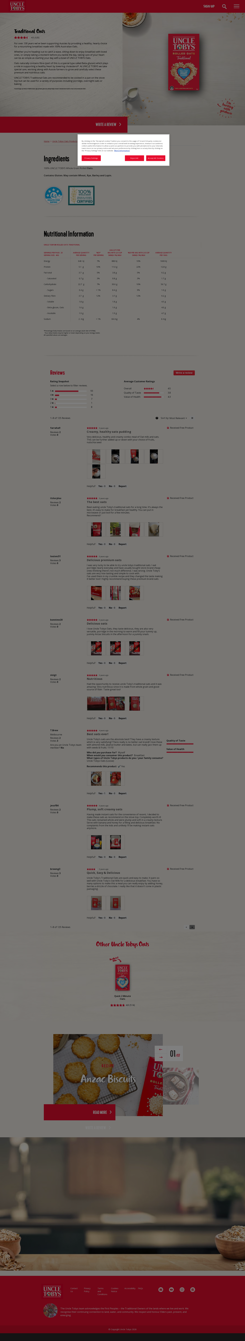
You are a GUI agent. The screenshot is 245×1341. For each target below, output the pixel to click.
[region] (123, 150)
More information (122, 151)
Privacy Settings (91, 158)
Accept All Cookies (155, 158)
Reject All (134, 158)
